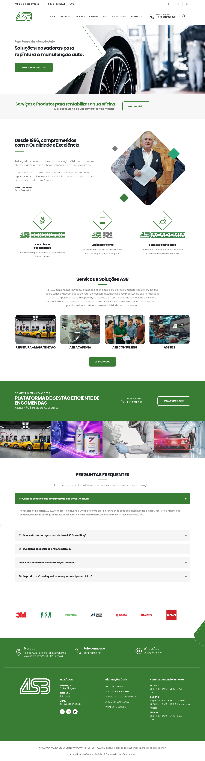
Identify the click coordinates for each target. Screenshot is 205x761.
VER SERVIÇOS (102, 361)
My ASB (79, 16)
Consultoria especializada (42, 246)
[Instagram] (178, 4)
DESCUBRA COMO (32, 67)
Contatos (136, 16)
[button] (184, 16)
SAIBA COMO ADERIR (174, 401)
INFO (105, 16)
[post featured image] (35, 329)
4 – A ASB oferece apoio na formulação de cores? (47, 562)
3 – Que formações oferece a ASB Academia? (45, 549)
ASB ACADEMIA (80, 347)
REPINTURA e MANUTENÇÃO (36, 347)
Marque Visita (136, 106)
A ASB (52, 16)
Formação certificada (162, 245)
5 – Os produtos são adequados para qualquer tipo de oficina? (55, 576)
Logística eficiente (102, 245)
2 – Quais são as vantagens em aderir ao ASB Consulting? (52, 535)
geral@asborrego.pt (70, 703)
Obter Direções (68, 688)
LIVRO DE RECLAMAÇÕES (117, 701)
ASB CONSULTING (124, 347)
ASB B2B (169, 347)
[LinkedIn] (187, 4)
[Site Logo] (24, 16)
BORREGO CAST (119, 16)
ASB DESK (93, 16)
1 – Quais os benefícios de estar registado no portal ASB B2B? (54, 498)
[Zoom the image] (25, 439)
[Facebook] (168, 4)
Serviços (65, 16)
